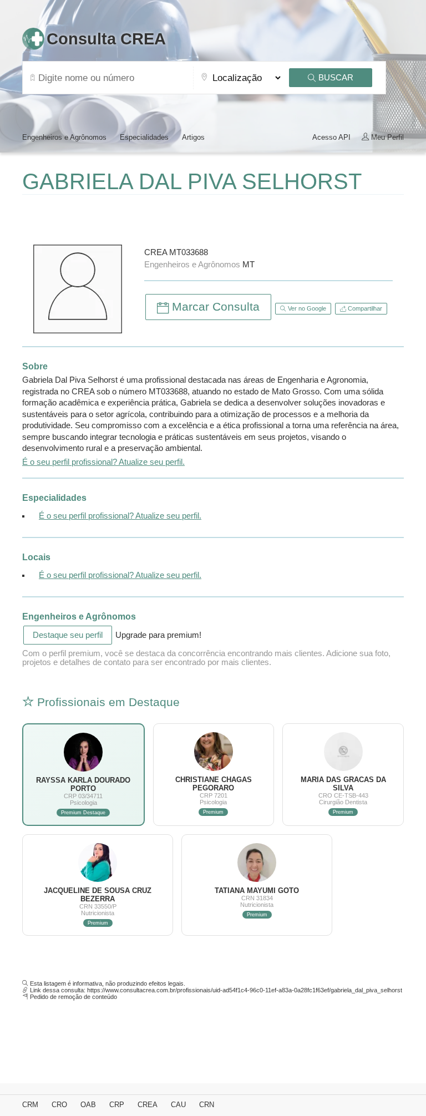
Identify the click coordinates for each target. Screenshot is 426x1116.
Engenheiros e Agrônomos (64, 137)
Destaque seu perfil (68, 635)
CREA (148, 1104)
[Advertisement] (152, 217)
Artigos (193, 137)
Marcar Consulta (214, 306)
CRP (116, 1104)
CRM (30, 1104)
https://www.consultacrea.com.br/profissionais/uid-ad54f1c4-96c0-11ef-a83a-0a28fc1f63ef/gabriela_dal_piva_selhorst (244, 990)
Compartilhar (364, 308)
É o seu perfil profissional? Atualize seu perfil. (103, 462)
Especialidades (144, 137)
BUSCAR (334, 77)
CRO (59, 1104)
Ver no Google (306, 308)
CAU (178, 1104)
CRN (206, 1104)
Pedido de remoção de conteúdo (73, 996)
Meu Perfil (386, 137)
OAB (88, 1104)
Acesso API (331, 137)
